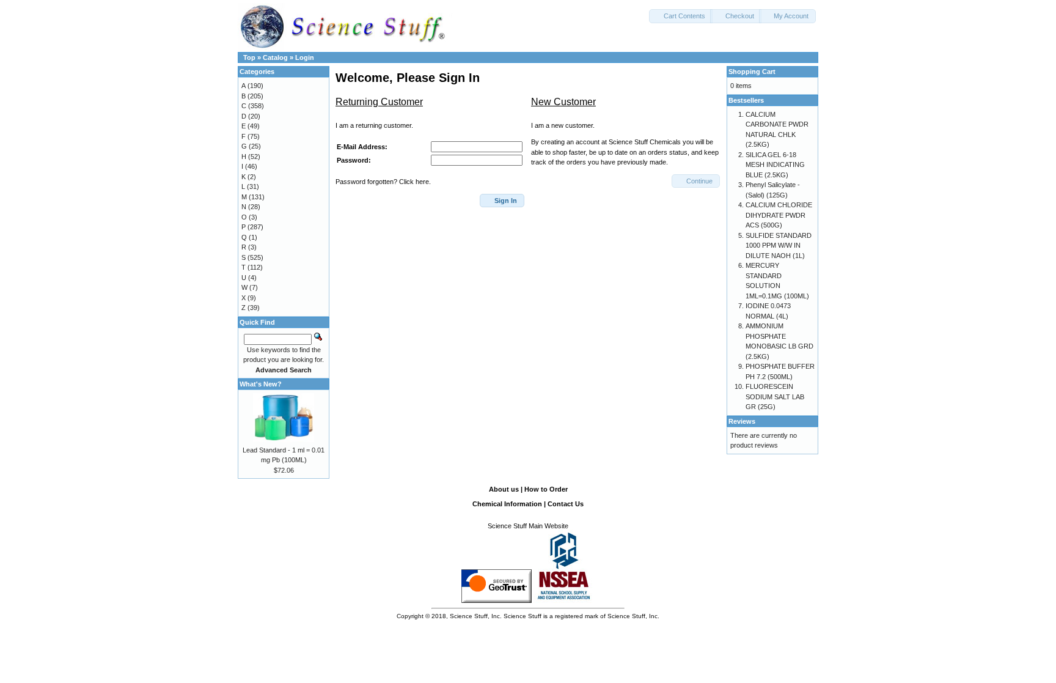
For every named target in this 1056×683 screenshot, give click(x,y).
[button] (681, 16)
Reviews (741, 421)
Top (249, 57)
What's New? (261, 384)
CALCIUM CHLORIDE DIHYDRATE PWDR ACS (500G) (779, 215)
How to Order (546, 489)
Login (304, 57)
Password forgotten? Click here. (383, 181)
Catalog (275, 57)
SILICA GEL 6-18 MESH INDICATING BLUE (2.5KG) (775, 165)
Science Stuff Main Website (528, 526)
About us (504, 489)
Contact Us (566, 504)
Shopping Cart (752, 71)
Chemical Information (507, 504)
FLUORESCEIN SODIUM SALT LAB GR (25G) (775, 396)
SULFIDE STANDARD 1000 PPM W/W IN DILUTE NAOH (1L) (779, 245)
